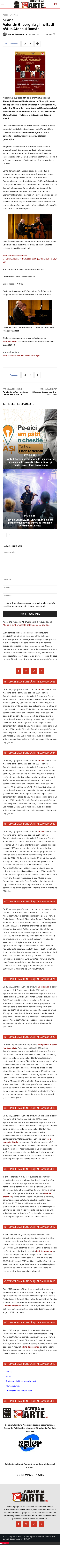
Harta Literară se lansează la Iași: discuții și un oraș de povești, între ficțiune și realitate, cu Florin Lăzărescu (30, 462)
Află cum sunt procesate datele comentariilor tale (26, 625)
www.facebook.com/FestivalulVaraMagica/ (22, 355)
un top (41, 689)
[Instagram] (26, 671)
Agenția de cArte (18, 34)
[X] (41, 671)
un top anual (44, 987)
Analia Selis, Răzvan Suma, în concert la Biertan (15, 393)
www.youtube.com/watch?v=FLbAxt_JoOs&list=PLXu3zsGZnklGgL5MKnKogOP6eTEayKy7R (30, 258)
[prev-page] (5, 535)
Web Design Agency (14, 1539)
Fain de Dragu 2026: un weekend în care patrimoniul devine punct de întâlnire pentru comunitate (30, 522)
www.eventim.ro (10, 341)
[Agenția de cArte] (5, 34)
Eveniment (14, 15)
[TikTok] (34, 671)
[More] (37, 44)
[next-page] (9, 535)
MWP (27, 1539)
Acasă (5, 15)
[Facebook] (18, 671)
